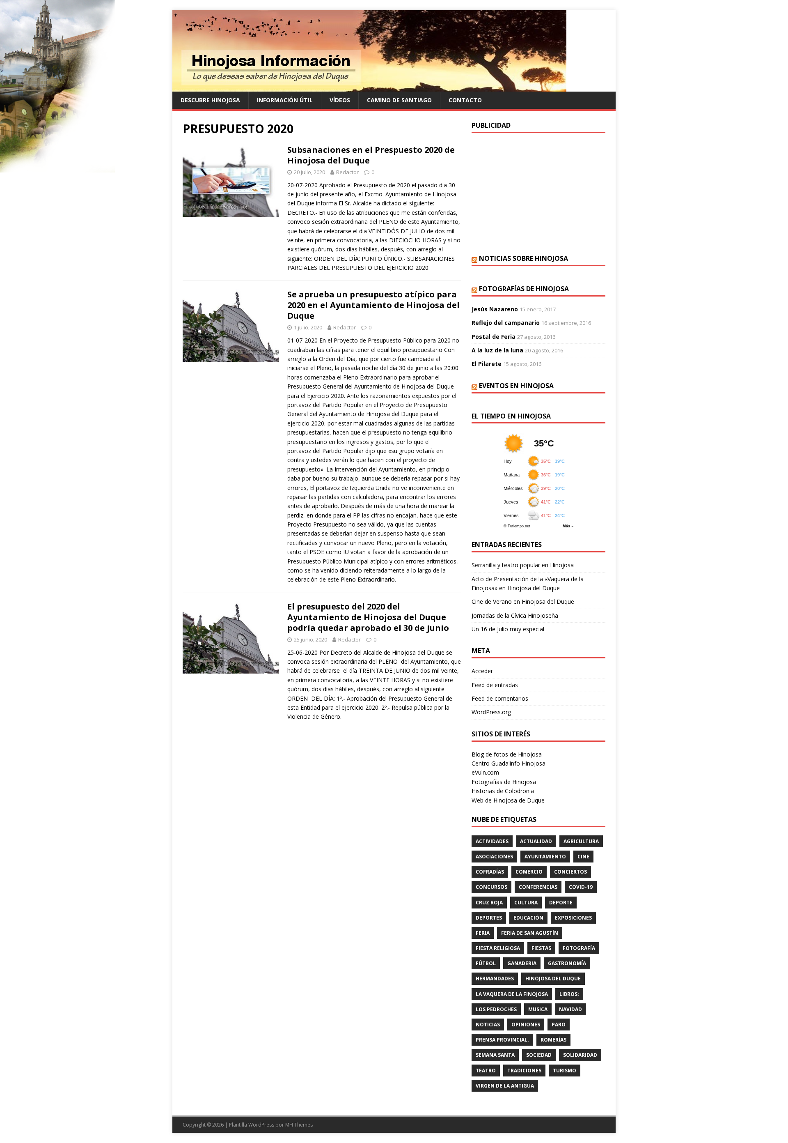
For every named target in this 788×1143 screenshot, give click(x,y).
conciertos (570, 871)
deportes (489, 917)
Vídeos (340, 100)
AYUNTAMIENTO (545, 856)
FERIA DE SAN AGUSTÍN (529, 932)
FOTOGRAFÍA (579, 948)
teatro (486, 1070)
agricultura (581, 841)
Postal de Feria (493, 336)
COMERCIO (529, 871)
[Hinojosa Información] (369, 87)
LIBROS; (569, 994)
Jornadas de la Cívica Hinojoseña (515, 615)
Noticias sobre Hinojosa (523, 258)
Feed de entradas (495, 685)
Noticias (488, 1024)
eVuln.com (485, 772)
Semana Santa (495, 1054)
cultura (526, 902)
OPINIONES (525, 1024)
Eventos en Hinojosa (516, 385)
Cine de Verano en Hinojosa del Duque (523, 601)
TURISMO (564, 1070)
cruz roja (489, 902)
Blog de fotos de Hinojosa (507, 754)
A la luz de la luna (497, 350)
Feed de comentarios (500, 698)
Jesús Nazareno (495, 309)
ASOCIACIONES (494, 856)
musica (537, 1009)
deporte (561, 902)
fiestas (541, 948)
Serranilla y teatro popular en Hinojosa (523, 565)
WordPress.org (491, 712)
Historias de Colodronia (503, 791)
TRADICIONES (524, 1070)
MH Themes (299, 1124)
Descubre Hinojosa (210, 100)
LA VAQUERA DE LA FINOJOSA (512, 994)
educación (528, 917)
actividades (492, 841)
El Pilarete (487, 364)
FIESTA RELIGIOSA (498, 948)
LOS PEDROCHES (496, 1009)
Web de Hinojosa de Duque (508, 800)
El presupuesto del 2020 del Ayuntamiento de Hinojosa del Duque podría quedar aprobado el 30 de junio (368, 617)
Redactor (347, 172)
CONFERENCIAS (538, 886)
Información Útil (285, 100)
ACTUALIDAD (536, 841)
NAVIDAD (570, 1009)
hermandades (495, 978)
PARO (559, 1024)
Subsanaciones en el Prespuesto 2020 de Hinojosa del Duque (371, 155)
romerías (553, 1039)
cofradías (490, 871)
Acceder (482, 671)
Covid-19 (581, 886)
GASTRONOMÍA (567, 963)
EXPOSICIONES (573, 917)
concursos (491, 886)
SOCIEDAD (539, 1054)
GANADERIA (521, 963)
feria (483, 932)
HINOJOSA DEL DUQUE (553, 978)
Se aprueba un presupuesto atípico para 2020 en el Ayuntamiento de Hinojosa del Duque (373, 305)
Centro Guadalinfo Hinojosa (508, 763)
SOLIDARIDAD (580, 1054)
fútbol (486, 963)
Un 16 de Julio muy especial (508, 629)
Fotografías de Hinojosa (524, 288)
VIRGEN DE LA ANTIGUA (505, 1085)
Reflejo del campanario (506, 323)
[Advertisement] (538, 192)
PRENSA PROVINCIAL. (502, 1039)
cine (583, 856)
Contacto (465, 100)
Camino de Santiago (399, 100)
